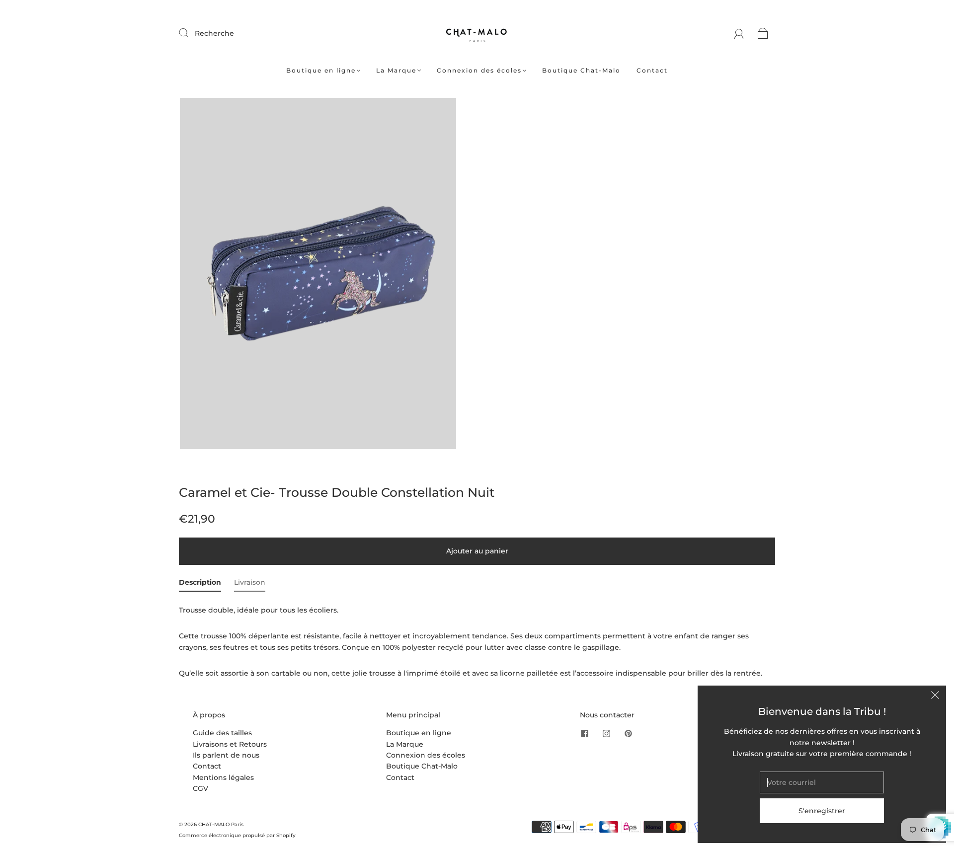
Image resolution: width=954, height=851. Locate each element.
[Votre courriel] (822, 782)
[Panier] (763, 33)
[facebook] (585, 733)
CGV (200, 788)
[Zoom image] (318, 275)
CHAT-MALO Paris (220, 824)
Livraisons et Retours (230, 744)
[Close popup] (935, 696)
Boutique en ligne (321, 70)
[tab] (200, 584)
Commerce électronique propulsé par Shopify (237, 835)
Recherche (214, 33)
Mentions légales (223, 777)
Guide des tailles (222, 732)
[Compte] (739, 33)
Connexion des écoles (479, 70)
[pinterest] (628, 733)
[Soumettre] (190, 33)
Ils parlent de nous (226, 755)
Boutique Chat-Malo (581, 70)
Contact (652, 70)
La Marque (396, 70)
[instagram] (607, 733)
